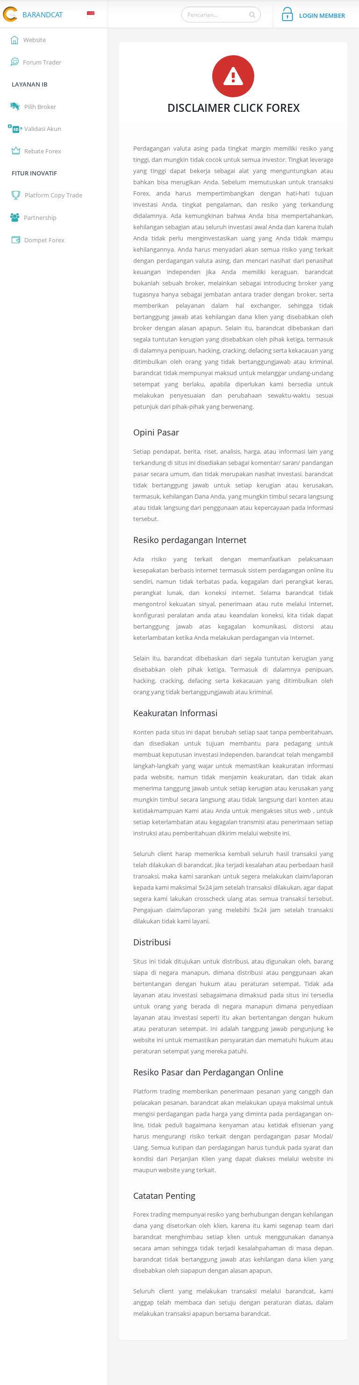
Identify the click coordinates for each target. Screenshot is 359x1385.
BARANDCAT (42, 14)
